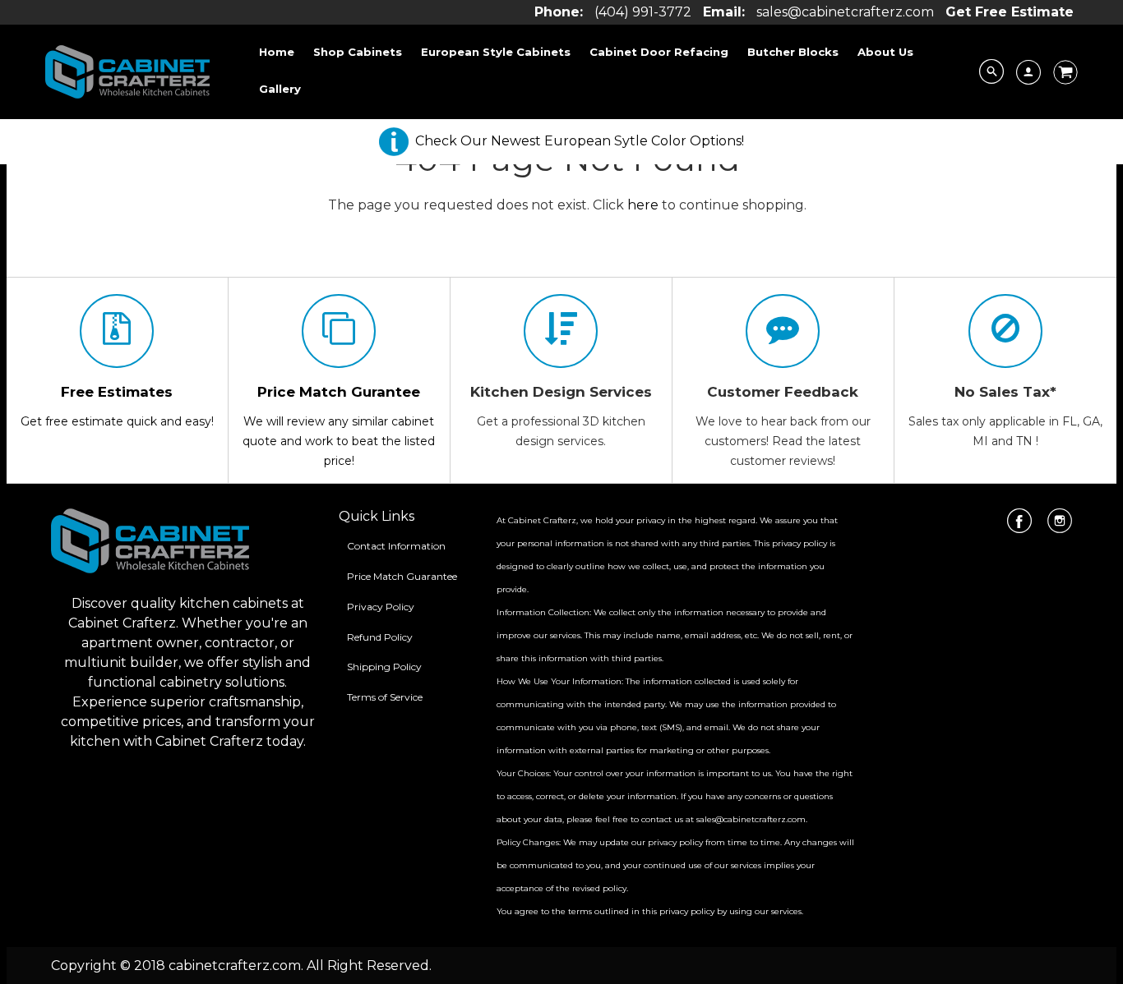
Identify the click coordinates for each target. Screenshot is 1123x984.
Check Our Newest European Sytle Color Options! (579, 141)
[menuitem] (277, 52)
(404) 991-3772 (642, 12)
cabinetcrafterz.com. (236, 965)
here (643, 205)
